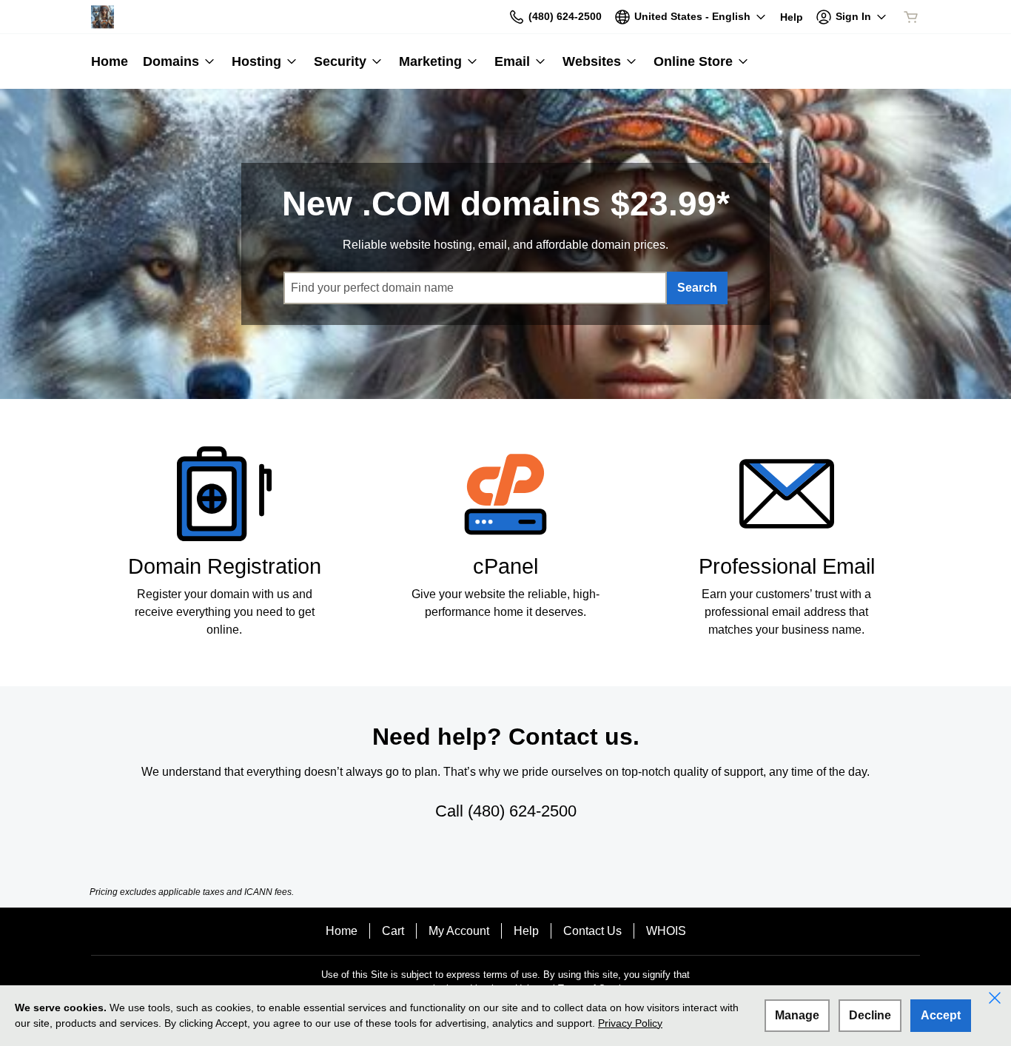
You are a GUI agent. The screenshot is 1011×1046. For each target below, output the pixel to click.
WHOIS (666, 931)
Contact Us (592, 931)
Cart (393, 931)
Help (526, 931)
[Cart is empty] (911, 17)
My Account (459, 931)
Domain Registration (224, 566)
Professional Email (787, 566)
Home (341, 931)
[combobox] (475, 288)
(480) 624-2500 (522, 811)
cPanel (505, 566)
